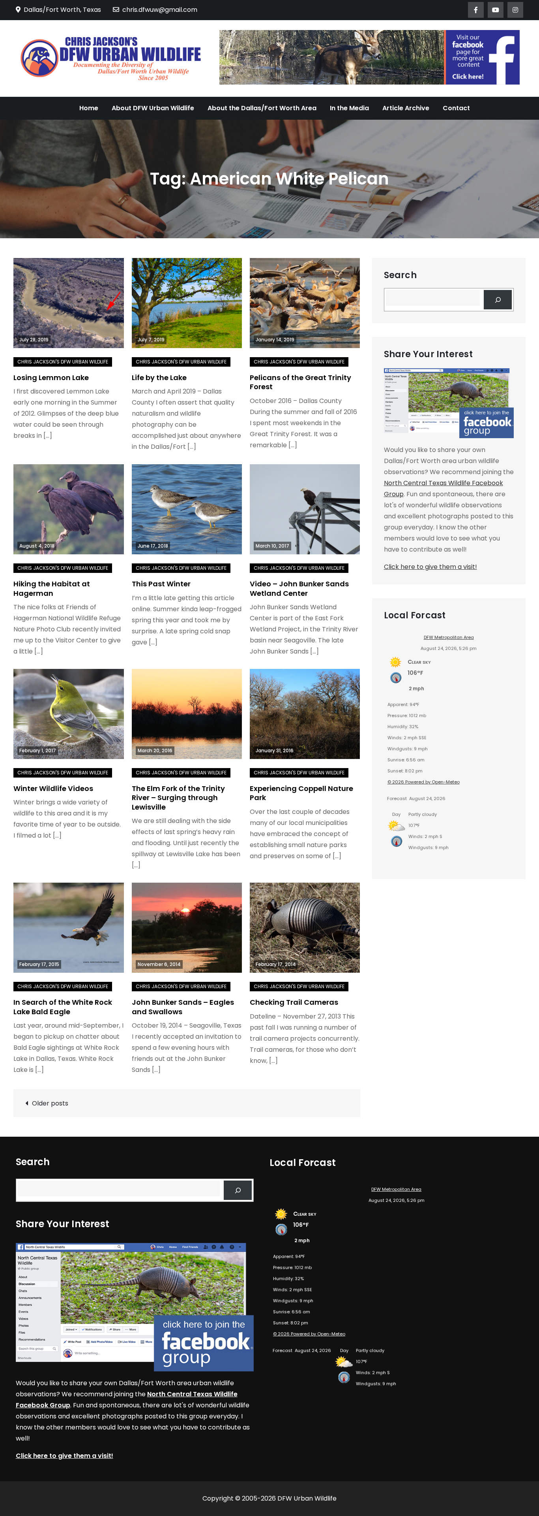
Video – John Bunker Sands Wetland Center (299, 588)
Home (88, 108)
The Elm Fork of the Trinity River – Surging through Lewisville (178, 797)
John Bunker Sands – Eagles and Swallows (183, 1006)
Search (400, 275)
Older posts (50, 1103)
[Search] (498, 299)
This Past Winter (161, 584)
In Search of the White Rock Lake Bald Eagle (62, 1006)
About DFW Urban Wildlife (153, 108)
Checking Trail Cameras (294, 1002)
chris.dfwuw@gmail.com (159, 9)
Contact (456, 108)
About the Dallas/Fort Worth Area (262, 108)
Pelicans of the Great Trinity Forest (300, 382)
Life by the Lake (159, 377)
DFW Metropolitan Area (449, 637)
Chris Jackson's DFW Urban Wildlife (62, 361)
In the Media (349, 108)
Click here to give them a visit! (430, 566)
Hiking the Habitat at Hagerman (51, 588)
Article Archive (405, 108)
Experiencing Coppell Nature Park (301, 792)
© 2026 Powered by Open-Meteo (423, 782)
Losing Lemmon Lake (51, 377)
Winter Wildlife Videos (53, 788)
